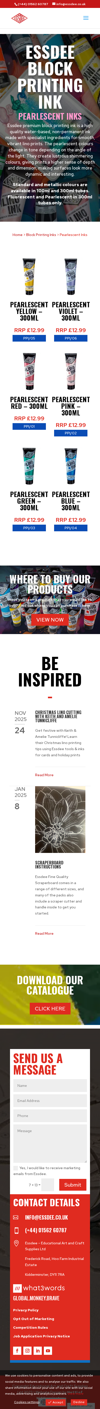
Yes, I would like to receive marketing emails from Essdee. (46, 1171)
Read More (44, 775)
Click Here (50, 1008)
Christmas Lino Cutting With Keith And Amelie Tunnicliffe (58, 716)
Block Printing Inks (41, 234)
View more (76, 1394)
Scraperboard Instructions (49, 865)
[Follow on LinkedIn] (38, 1351)
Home (18, 234)
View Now (50, 619)
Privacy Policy (25, 1310)
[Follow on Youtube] (48, 1351)
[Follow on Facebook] (17, 1351)
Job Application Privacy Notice (41, 1336)
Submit (72, 1184)
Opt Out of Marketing (33, 1318)
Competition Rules (30, 1327)
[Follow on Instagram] (27, 1351)
